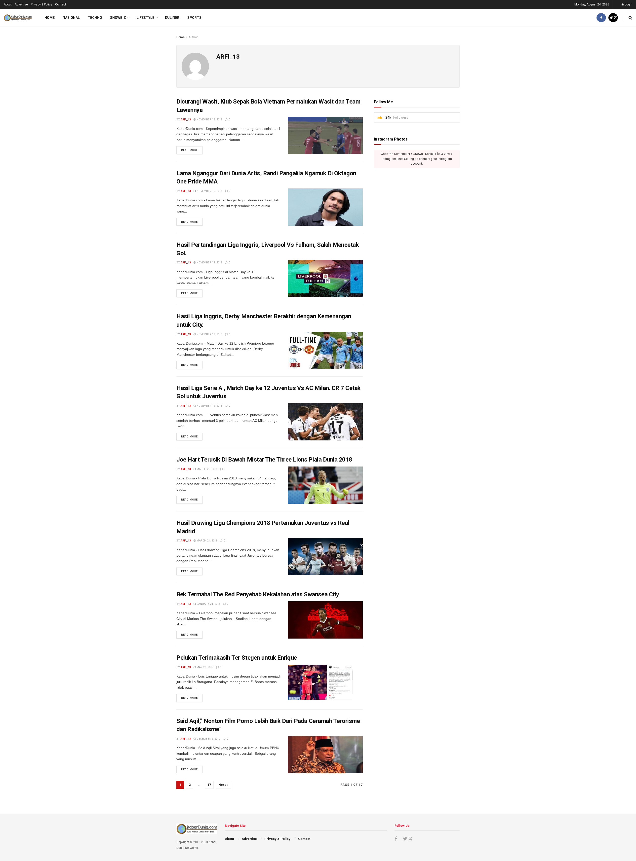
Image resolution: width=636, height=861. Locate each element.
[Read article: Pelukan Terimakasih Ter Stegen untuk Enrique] (325, 683)
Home (49, 18)
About (8, 4)
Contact (60, 4)
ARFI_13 (186, 119)
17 (209, 785)
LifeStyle (145, 18)
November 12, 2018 (209, 262)
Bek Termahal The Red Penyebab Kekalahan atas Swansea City (257, 594)
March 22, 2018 (206, 469)
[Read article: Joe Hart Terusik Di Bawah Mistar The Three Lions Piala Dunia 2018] (325, 485)
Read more (191, 150)
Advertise (21, 4)
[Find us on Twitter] (613, 18)
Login (628, 4)
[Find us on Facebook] (601, 18)
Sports (194, 18)
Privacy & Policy (41, 4)
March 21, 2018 (206, 540)
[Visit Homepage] (18, 18)
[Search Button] (630, 18)
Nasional (71, 18)
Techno (95, 18)
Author (193, 37)
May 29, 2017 (204, 667)
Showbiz (118, 18)
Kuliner (172, 18)
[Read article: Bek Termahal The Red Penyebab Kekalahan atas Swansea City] (325, 620)
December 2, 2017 (208, 738)
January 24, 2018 (208, 604)
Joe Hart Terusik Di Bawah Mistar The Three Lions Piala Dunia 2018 (264, 459)
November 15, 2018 (209, 119)
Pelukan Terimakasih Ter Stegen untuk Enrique (236, 657)
